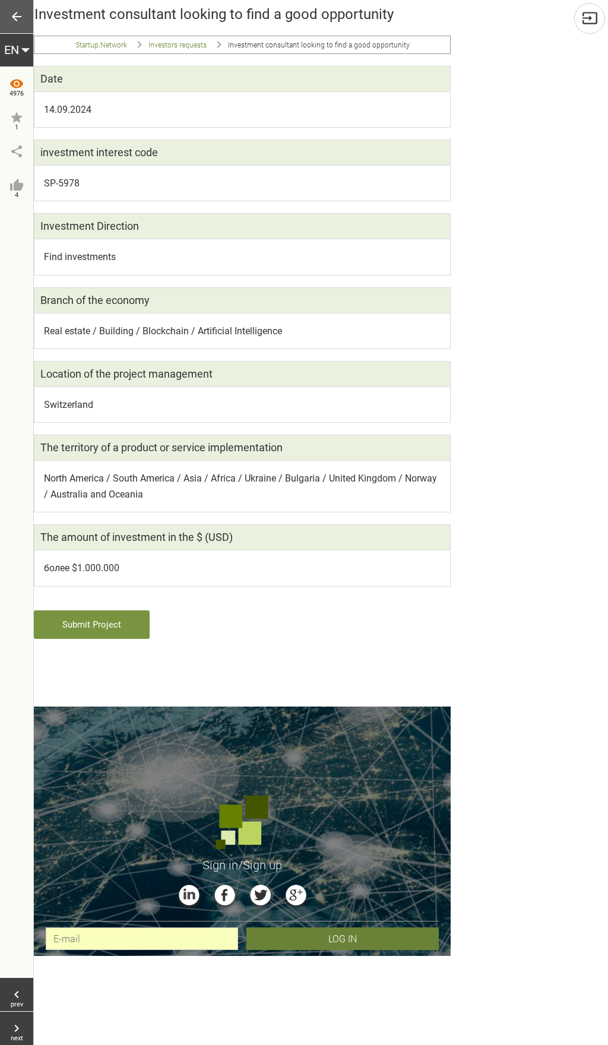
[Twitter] (260, 895)
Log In (342, 938)
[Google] (296, 895)
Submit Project (91, 624)
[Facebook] (224, 895)
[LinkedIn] (189, 895)
